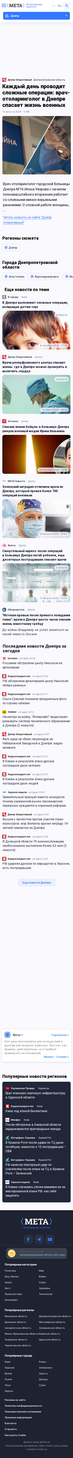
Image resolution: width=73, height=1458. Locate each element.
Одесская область (50, 1339)
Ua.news (13, 658)
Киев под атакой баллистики (26, 1111)
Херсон (9, 1391)
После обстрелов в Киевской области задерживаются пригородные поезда (33, 1127)
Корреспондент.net (19, 676)
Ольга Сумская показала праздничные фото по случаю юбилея (35, 701)
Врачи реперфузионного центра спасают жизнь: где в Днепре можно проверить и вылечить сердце (34, 367)
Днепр (38, 356)
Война (42, 1276)
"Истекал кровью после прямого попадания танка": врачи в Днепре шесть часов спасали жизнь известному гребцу (36, 619)
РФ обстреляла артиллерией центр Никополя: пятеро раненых (36, 683)
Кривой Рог (45, 1137)
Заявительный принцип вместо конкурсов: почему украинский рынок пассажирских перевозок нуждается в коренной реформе (34, 801)
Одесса (43, 1373)
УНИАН (12, 712)
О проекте (11, 1429)
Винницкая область (16, 1316)
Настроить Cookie (15, 1435)
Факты (12, 545)
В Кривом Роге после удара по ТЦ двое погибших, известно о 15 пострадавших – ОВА (35, 1147)
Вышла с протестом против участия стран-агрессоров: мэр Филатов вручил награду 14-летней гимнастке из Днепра (36, 823)
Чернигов (43, 1088)
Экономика (11, 1300)
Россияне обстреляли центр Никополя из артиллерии (32, 665)
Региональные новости (34, 5)
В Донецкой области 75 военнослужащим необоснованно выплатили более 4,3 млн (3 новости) (35, 846)
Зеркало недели (17, 792)
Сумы (42, 1385)
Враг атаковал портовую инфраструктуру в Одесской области (35, 1095)
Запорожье (45, 1367)
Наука (8, 1282)
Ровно (42, 1361)
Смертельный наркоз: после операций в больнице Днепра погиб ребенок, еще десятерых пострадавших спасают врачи (34, 555)
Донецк (43, 1379)
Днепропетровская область (49, 79)
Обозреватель (16, 609)
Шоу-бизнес (12, 1276)
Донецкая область (15, 1322)
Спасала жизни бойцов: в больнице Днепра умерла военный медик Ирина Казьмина (35, 429)
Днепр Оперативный (20, 734)
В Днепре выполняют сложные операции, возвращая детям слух (35, 305)
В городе (13, 296)
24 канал (13, 421)
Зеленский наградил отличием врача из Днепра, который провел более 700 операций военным (32, 491)
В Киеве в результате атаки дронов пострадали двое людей (28, 781)
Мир (41, 1270)
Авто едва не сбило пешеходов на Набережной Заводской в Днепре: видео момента (33, 743)
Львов (8, 1379)
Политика (10, 1270)
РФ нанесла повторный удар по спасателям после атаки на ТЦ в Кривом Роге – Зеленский (34, 1169)
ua (53, 5)
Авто (7, 1288)
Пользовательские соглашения (17, 1411)
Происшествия (13, 1294)
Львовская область (16, 1339)
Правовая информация (17, 1417)
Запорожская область (52, 1328)
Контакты (11, 1423)
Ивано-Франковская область (19, 1333)
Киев (24, 296)
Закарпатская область (18, 1328)
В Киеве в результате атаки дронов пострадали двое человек (28, 763)
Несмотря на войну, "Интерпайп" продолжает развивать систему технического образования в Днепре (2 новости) (36, 721)
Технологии (45, 1294)
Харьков (9, 1367)
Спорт (42, 1282)
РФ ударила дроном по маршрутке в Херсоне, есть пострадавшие (36, 866)
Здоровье (44, 1288)
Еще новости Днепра (36, 882)
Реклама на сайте (15, 1400)
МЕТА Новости (16, 481)
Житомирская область (52, 1322)
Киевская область (49, 1333)
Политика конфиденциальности (17, 1405)
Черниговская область (18, 1345)
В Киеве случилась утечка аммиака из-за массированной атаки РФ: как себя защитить (35, 1191)
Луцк (8, 1385)
